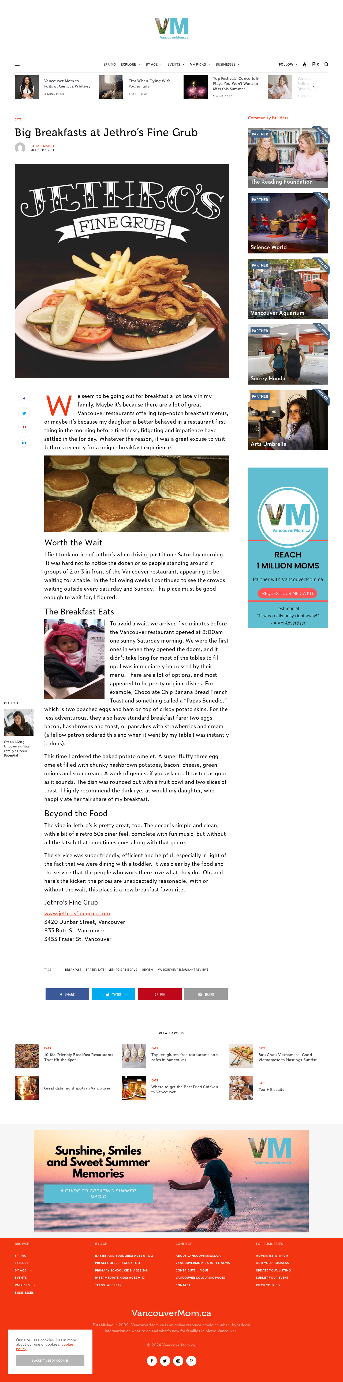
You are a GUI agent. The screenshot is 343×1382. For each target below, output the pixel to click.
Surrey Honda (268, 378)
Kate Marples (45, 146)
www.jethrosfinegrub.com (77, 913)
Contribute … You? (192, 1270)
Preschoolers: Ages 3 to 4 (117, 1262)
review (147, 969)
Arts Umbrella (268, 443)
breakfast (73, 969)
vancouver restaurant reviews (183, 969)
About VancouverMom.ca (198, 1255)
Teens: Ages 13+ (108, 1285)
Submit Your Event (272, 1277)
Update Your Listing (273, 1270)
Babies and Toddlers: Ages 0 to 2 (124, 1255)
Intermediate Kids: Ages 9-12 (120, 1277)
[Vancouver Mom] (171, 28)
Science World (269, 247)
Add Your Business (272, 1262)
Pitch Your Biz (268, 1285)
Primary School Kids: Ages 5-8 (121, 1270)
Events (173, 64)
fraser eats (95, 969)
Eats (18, 119)
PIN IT (139, 493)
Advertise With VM (272, 1255)
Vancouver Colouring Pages (200, 1277)
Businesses (225, 64)
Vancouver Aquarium (277, 312)
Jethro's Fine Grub (123, 969)
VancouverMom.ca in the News (203, 1262)
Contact (183, 1285)
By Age (152, 64)
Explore (128, 64)
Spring (109, 64)
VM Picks (198, 64)
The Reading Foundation (282, 181)
